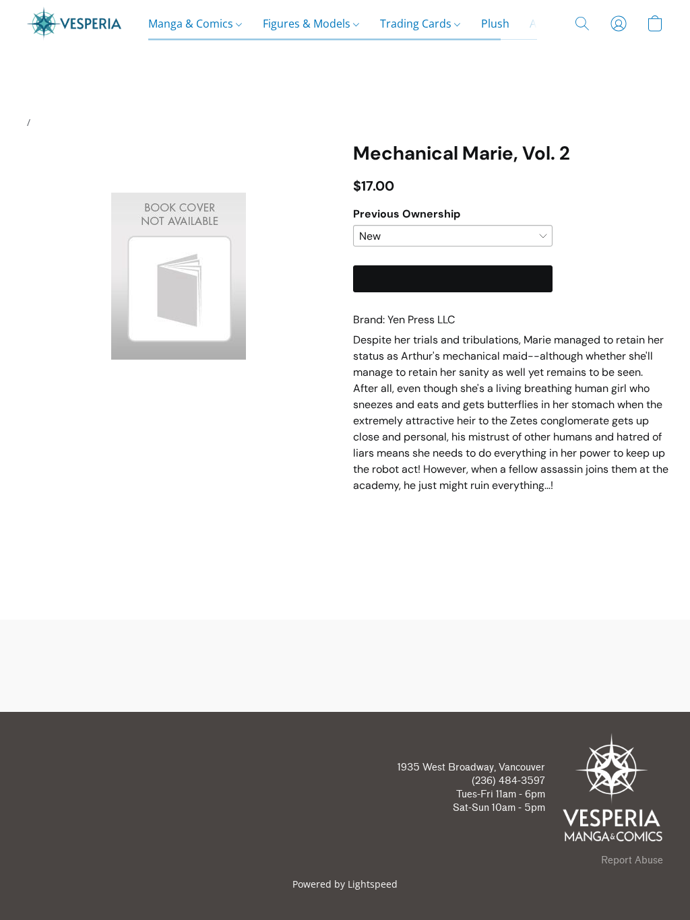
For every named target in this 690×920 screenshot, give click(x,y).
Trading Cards (417, 23)
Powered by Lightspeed (345, 884)
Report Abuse (632, 860)
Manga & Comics (192, 23)
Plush (495, 23)
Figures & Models (308, 23)
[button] (74, 23)
